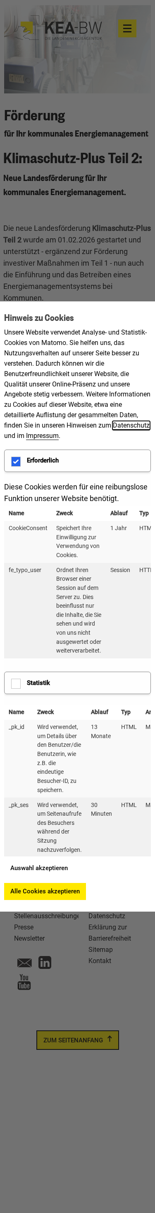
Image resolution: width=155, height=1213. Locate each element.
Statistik (38, 683)
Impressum (42, 436)
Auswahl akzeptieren (39, 868)
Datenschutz (131, 425)
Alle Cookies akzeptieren (45, 891)
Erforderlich (43, 460)
